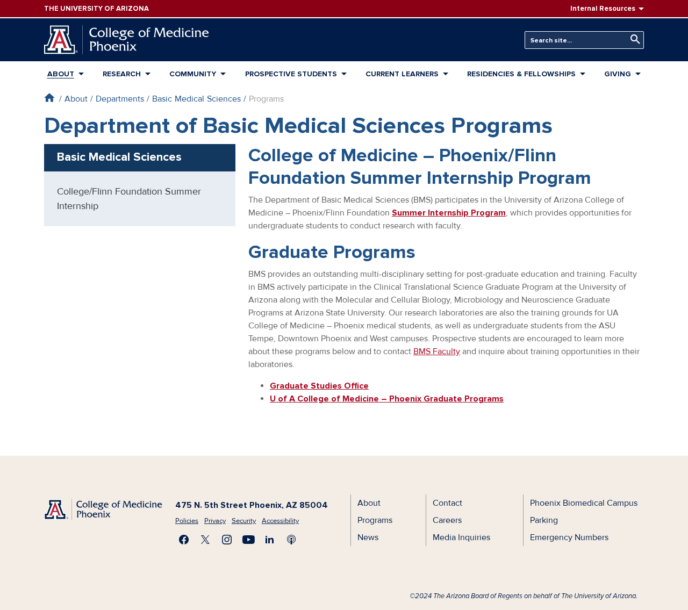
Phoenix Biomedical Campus (583, 503)
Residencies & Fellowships (521, 73)
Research (122, 73)
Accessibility (280, 520)
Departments (120, 99)
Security (244, 520)
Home (49, 97)
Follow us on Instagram (226, 539)
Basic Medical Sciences (196, 99)
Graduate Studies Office (319, 386)
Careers (447, 520)
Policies (186, 520)
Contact (447, 503)
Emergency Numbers (569, 537)
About (60, 73)
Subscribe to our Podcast (291, 539)
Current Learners (402, 73)
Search (632, 39)
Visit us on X (205, 539)
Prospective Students (291, 73)
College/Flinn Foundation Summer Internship (129, 198)
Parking (544, 520)
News (367, 537)
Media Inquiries (461, 537)
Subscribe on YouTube (248, 539)
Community (192, 73)
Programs (374, 520)
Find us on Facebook (183, 539)
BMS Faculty (436, 351)
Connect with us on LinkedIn (269, 539)
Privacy (215, 520)
